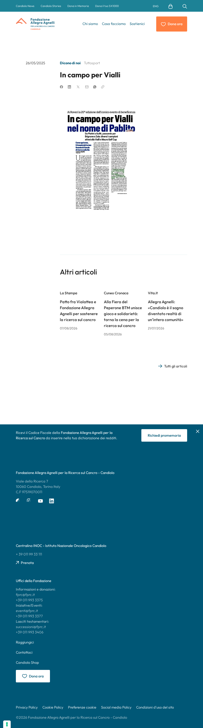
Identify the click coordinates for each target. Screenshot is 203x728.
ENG (156, 6)
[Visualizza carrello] (170, 6)
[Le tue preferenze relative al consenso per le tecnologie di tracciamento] (7, 724)
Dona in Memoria (78, 6)
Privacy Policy (27, 707)
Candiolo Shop (27, 662)
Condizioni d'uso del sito (155, 707)
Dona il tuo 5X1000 (107, 6)
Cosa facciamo (114, 23)
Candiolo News (25, 6)
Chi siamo (90, 23)
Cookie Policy (52, 707)
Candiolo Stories (51, 6)
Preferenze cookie (82, 707)
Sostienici (137, 23)
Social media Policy (116, 707)
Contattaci (24, 652)
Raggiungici (25, 642)
